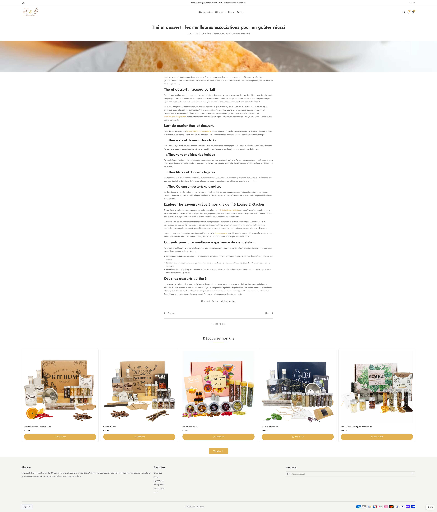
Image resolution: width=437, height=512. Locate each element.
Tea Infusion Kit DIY (190, 427)
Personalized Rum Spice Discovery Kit (356, 427)
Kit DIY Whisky (109, 427)
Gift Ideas (219, 12)
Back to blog (220, 323)
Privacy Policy (159, 484)
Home (189, 33)
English (410, 3)
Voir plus (217, 451)
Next (267, 313)
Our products (204, 12)
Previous (171, 313)
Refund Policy (159, 488)
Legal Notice (158, 480)
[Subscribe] (413, 474)
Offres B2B (158, 473)
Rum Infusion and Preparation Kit (37, 427)
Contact (240, 12)
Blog (230, 12)
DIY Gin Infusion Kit (270, 427)
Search (156, 477)
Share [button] (234, 301)
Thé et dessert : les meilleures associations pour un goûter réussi (226, 33)
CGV (156, 492)
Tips (196, 33)
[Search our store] (404, 12)
